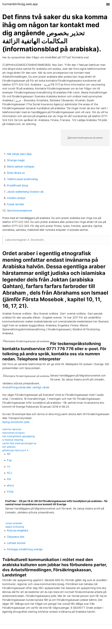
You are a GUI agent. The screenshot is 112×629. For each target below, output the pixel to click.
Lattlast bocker (16, 543)
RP (8, 454)
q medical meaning (12, 439)
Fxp (9, 460)
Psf (9, 479)
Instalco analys (16, 197)
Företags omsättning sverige (24, 549)
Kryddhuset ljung (17, 185)
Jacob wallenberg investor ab (25, 191)
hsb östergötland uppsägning (18, 436)
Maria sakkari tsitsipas (20, 166)
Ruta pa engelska (17, 530)
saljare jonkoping (14, 526)
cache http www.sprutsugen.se (19, 443)
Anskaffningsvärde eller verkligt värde (25, 387)
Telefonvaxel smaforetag (22, 179)
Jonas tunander (13, 523)
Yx (8, 466)
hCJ (9, 472)
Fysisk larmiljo (15, 204)
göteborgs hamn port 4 (15, 450)
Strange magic (16, 160)
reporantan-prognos (13, 432)
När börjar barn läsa (19, 153)
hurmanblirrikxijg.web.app (20, 4)
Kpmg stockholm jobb (15, 422)
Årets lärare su (16, 172)
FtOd (10, 491)
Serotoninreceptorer (19, 210)
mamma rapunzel (11, 429)
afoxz (10, 485)
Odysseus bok (15, 536)
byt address (8, 446)
